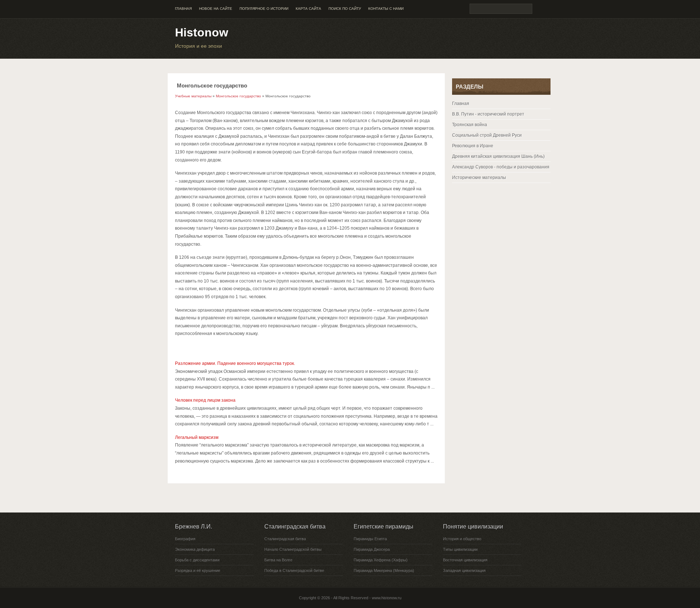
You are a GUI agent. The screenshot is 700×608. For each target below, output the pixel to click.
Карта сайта (308, 9)
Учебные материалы (193, 96)
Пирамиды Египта (370, 539)
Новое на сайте (215, 9)
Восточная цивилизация (465, 560)
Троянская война (469, 124)
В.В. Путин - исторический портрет (488, 114)
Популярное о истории (264, 9)
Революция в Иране (472, 145)
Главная (183, 9)
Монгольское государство (238, 96)
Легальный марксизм (196, 437)
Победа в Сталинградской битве (294, 570)
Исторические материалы (479, 177)
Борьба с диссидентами (197, 560)
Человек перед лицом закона (205, 400)
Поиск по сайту (344, 9)
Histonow (201, 32)
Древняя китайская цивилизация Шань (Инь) (498, 156)
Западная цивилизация (464, 570)
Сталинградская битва (285, 539)
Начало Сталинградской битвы (293, 549)
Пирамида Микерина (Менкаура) (384, 570)
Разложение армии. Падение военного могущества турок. (235, 363)
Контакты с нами (386, 9)
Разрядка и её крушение (197, 570)
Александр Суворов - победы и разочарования (500, 166)
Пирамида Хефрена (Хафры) (381, 560)
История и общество (462, 539)
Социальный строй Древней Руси (487, 135)
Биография (185, 539)
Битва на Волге (278, 560)
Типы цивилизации (460, 549)
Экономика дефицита (195, 549)
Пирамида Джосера (372, 549)
